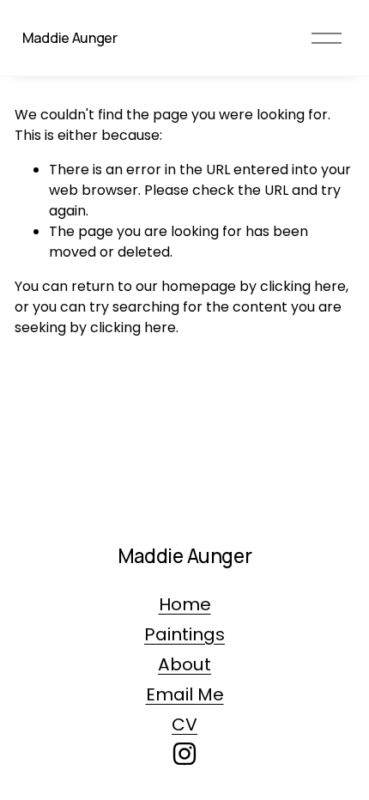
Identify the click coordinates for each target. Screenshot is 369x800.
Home (185, 604)
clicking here (303, 286)
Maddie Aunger (70, 37)
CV (184, 724)
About (184, 664)
